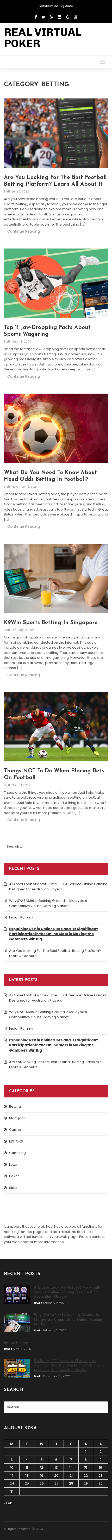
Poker (14, 1175)
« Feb (8, 1503)
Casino (15, 1129)
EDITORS (16, 1141)
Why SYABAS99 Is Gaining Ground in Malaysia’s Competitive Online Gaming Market (48, 903)
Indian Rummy (21, 917)
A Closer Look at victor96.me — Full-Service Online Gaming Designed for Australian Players (58, 886)
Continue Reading (23, 231)
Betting (15, 1106)
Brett (7, 192)
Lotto (13, 1164)
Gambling (17, 1152)
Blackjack (17, 1118)
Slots (13, 1187)
